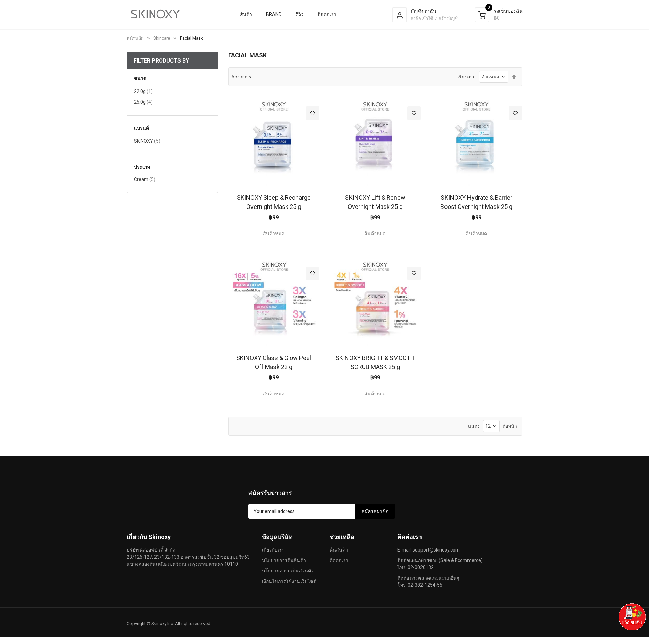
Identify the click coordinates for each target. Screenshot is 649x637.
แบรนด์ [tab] (141, 128)
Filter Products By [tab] (161, 60)
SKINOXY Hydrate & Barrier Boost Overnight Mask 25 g (476, 202)
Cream (144, 179)
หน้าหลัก (135, 38)
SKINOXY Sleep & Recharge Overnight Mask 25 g (274, 202)
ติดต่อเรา (339, 560)
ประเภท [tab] (142, 167)
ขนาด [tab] (140, 78)
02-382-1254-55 (425, 585)
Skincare (161, 38)
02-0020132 (421, 567)
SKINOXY (147, 141)
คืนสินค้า (339, 550)
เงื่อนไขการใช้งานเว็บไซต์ (289, 581)
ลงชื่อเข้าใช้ (422, 18)
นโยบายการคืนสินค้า (284, 560)
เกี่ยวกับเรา (273, 550)
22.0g (143, 91)
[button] (312, 113)
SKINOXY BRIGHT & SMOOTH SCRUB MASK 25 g (375, 362)
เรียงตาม (466, 76)
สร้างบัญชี (448, 18)
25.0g (143, 102)
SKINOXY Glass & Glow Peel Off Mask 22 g (273, 362)
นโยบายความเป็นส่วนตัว (288, 570)
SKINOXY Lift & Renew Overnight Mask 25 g (375, 202)
